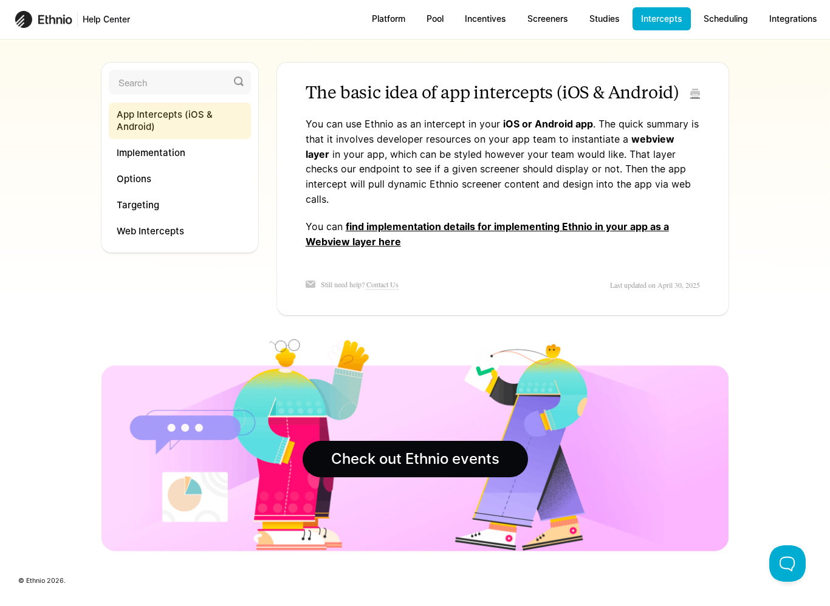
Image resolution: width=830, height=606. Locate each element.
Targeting (138, 205)
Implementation (151, 152)
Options (134, 179)
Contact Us (382, 284)
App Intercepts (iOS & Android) (165, 120)
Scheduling (726, 18)
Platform (388, 18)
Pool (435, 18)
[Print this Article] (695, 94)
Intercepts (661, 18)
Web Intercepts (150, 231)
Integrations (793, 18)
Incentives (485, 18)
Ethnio (35, 581)
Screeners (547, 18)
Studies (604, 18)
